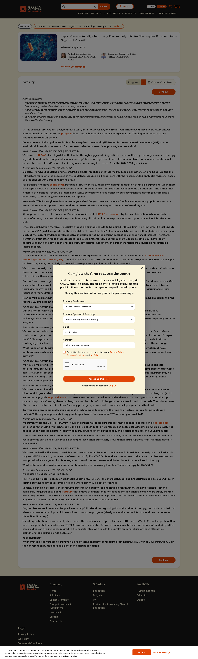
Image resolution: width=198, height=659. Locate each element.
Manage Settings (161, 652)
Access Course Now (99, 379)
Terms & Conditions (76, 355)
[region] (99, 652)
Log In (112, 385)
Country (68, 339)
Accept (141, 652)
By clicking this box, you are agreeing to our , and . (95, 354)
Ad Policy (95, 355)
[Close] (142, 268)
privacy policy (70, 656)
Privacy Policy (117, 352)
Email (66, 326)
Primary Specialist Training (79, 313)
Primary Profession (74, 301)
